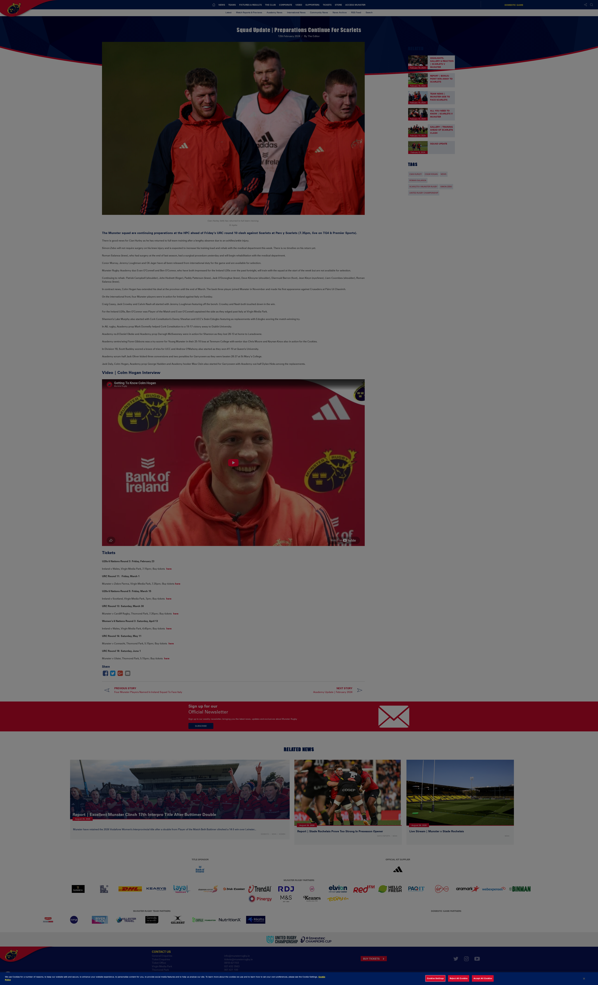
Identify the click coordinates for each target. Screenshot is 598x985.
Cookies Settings (435, 978)
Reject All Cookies (458, 978)
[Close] (584, 978)
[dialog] (299, 978)
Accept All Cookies (483, 978)
